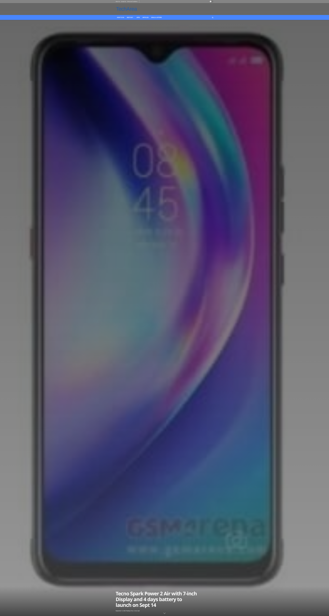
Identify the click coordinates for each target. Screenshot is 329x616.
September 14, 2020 (121, 611)
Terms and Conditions (132, 1)
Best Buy (130, 17)
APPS (138, 17)
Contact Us (123, 1)
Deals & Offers (156, 17)
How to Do (120, 17)
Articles (145, 17)
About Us (118, 1)
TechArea (126, 9)
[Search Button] (212, 17)
